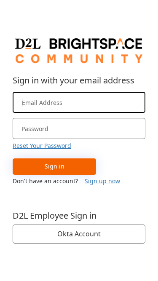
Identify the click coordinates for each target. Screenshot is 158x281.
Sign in (54, 166)
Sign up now (102, 181)
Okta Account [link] (79, 233)
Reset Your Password (42, 146)
